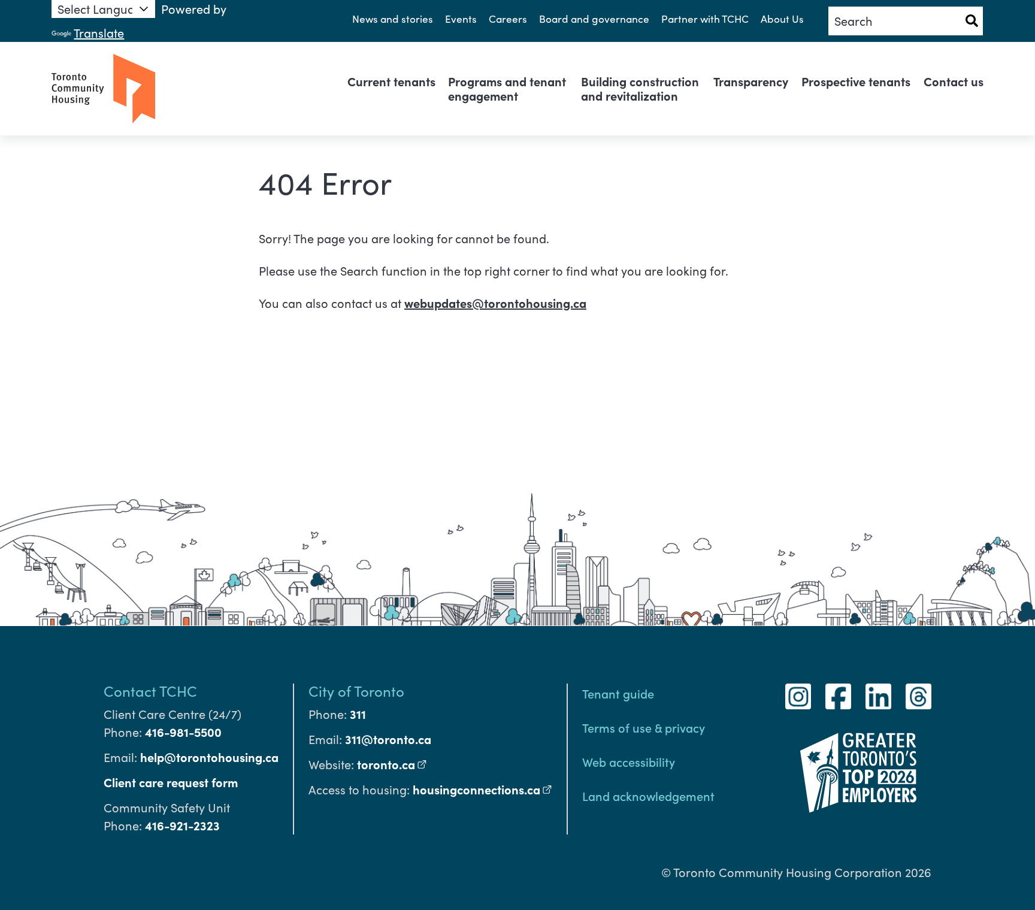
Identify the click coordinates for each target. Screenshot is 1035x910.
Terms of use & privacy (643, 727)
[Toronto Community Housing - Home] (103, 88)
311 (358, 714)
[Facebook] (838, 696)
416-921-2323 (182, 825)
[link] (391, 81)
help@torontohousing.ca (209, 757)
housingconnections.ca (482, 789)
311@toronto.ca (388, 739)
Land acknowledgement (648, 795)
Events (461, 18)
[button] (971, 21)
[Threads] (918, 696)
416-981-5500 (183, 732)
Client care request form (171, 782)
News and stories (392, 18)
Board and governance (594, 18)
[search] (905, 21)
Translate (99, 33)
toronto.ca (392, 764)
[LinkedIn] (878, 696)
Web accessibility (628, 761)
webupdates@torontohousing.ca (495, 303)
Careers (508, 18)
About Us (782, 18)
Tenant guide (618, 693)
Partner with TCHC (705, 18)
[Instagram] (798, 696)
